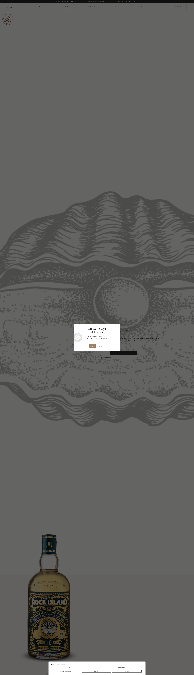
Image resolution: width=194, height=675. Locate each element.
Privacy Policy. (121, 667)
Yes (92, 346)
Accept (96, 671)
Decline (127, 671)
